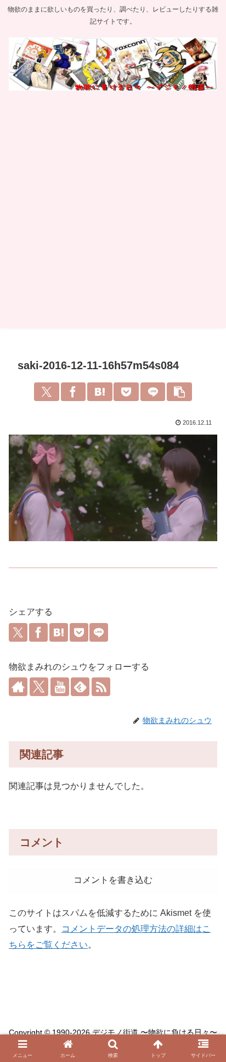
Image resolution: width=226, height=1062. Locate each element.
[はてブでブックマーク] (99, 391)
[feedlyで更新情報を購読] (80, 686)
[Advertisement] (113, 215)
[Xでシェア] (46, 391)
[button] (179, 391)
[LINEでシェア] (153, 391)
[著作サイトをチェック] (18, 686)
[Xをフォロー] (39, 686)
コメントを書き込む (113, 880)
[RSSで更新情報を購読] (101, 686)
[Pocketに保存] (126, 391)
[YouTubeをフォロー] (59, 686)
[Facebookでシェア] (73, 391)
